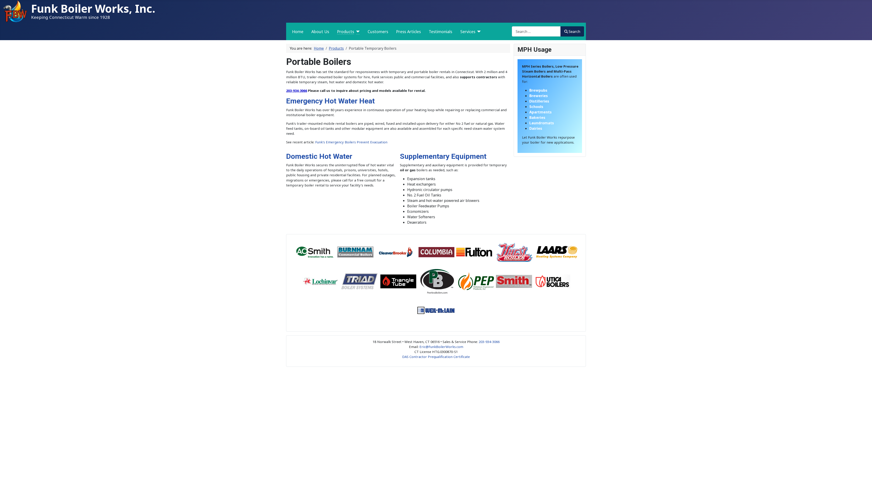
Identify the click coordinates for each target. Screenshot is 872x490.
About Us (320, 31)
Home (297, 31)
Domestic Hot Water (319, 156)
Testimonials (440, 31)
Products (345, 31)
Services (467, 31)
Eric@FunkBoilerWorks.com (441, 346)
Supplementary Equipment (443, 156)
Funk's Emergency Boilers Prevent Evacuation (351, 142)
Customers (378, 31)
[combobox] (536, 31)
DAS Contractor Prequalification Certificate (436, 356)
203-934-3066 (296, 90)
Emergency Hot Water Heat (330, 101)
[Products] (357, 31)
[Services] (478, 31)
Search (574, 31)
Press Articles (408, 31)
